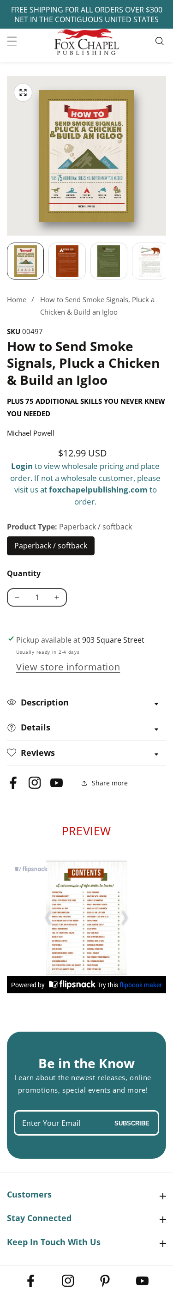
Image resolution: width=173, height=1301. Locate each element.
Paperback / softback (51, 548)
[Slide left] (7, 261)
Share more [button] (110, 782)
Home (16, 299)
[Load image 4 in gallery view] (150, 261)
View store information (68, 667)
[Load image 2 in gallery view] (66, 261)
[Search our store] (160, 41)
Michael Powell (30, 433)
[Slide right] (166, 261)
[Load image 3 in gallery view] (108, 261)
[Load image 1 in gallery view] (25, 261)
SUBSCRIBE (131, 1122)
